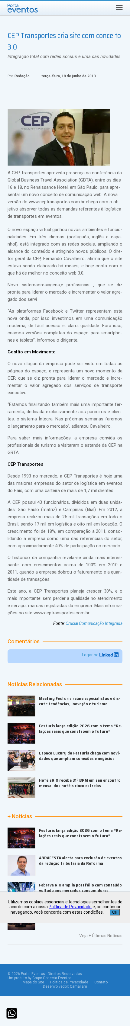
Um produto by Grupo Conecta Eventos (40, 978)
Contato (101, 982)
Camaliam (78, 986)
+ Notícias (20, 816)
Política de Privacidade (69, 982)
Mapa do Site (33, 982)
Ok (114, 912)
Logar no (90, 654)
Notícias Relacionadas (35, 684)
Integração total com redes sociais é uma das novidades (64, 56)
